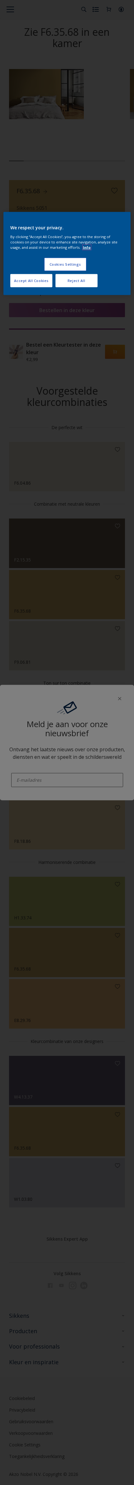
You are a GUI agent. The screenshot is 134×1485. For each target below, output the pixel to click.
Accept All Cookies (31, 280)
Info (87, 247)
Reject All (76, 280)
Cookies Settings (65, 264)
